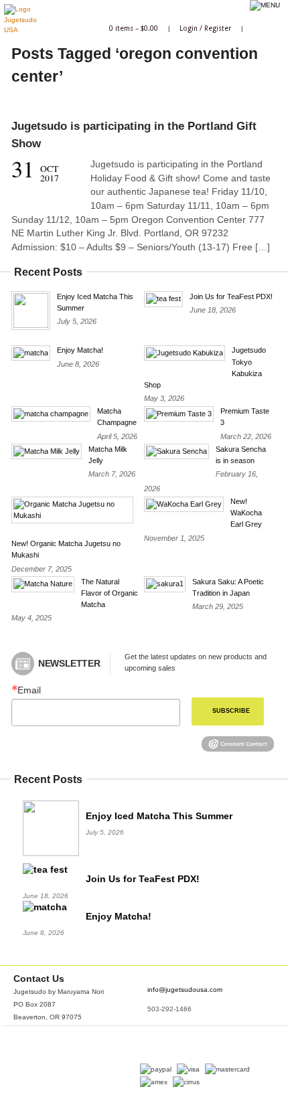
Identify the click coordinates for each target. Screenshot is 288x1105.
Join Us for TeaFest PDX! (231, 296)
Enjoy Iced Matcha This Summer (159, 816)
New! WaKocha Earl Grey (246, 512)
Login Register (205, 28)
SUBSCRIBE (231, 710)
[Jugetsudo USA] (20, 29)
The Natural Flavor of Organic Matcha (109, 593)
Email (29, 690)
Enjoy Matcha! (80, 350)
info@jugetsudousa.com (184, 989)
